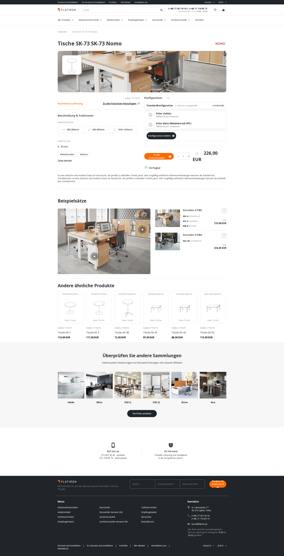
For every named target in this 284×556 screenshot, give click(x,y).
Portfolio (113, 2)
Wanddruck (63, 548)
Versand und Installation (68, 2)
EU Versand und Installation (93, 2)
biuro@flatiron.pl (199, 524)
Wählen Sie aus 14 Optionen (168, 126)
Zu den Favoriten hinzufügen (120, 103)
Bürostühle (157, 19)
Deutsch (208, 2)
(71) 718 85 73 (106, 458)
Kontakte (199, 19)
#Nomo (84, 154)
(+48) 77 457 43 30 (177, 8)
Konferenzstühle (179, 19)
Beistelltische (147, 521)
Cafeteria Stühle (148, 507)
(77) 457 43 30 (108, 455)
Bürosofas (146, 516)
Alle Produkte (64, 19)
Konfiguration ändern (159, 135)
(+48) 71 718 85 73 (198, 8)
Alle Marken (125, 2)
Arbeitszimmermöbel (89, 19)
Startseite (62, 31)
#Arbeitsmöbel (67, 154)
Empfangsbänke (149, 512)
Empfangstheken (136, 19)
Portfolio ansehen (142, 413)
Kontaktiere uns (141, 2)
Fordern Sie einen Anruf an (218, 484)
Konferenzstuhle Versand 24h (114, 521)
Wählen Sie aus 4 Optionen (167, 116)
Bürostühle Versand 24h (111, 512)
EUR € (221, 2)
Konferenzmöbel (66, 516)
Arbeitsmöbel (113, 19)
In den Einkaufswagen (157, 156)
